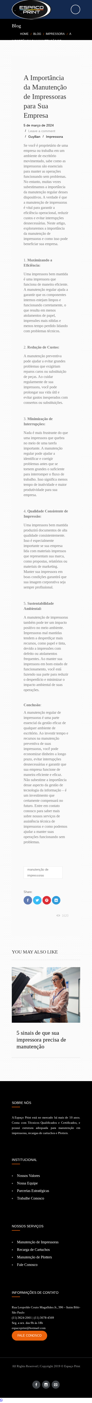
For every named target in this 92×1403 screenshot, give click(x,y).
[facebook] (36, 1385)
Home (24, 34)
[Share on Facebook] (28, 900)
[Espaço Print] (46, 9)
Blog (37, 34)
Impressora (55, 34)
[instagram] (46, 1385)
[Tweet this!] (37, 900)
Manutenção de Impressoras (38, 1242)
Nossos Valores (28, 1176)
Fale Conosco (27, 1265)
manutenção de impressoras (37, 872)
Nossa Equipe (27, 1183)
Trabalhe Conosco (30, 1198)
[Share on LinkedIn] (56, 900)
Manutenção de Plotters (34, 1257)
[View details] (46, 995)
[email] (56, 1385)
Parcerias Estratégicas (33, 1191)
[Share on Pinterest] (46, 900)
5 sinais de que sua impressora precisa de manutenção (41, 1040)
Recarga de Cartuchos (33, 1250)
